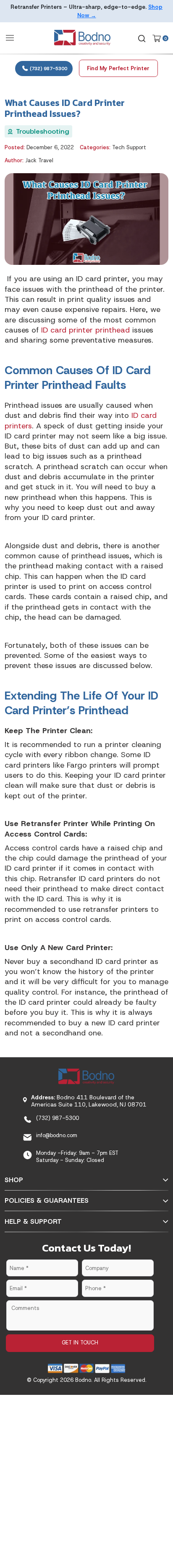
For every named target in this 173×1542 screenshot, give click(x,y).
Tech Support (129, 147)
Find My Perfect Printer (118, 68)
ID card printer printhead (85, 330)
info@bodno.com (56, 1135)
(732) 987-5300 (48, 68)
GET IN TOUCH (80, 1342)
